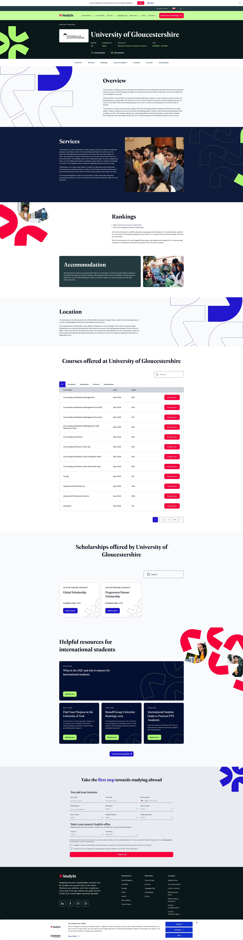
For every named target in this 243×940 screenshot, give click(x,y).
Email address (75, 806)
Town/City (109, 831)
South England (99, 53)
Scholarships (149, 892)
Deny (179, 935)
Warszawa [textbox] (109, 834)
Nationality (110, 806)
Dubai (123, 892)
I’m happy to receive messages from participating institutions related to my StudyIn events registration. (105, 849)
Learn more (70, 611)
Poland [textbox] (73, 834)
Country (74, 831)
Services (110, 15)
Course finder (100, 15)
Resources (133, 15)
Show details (72, 936)
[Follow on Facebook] (70, 903)
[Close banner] (196, 922)
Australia (125, 884)
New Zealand (126, 900)
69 (175, 520)
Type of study (145, 806)
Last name (109, 797)
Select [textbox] (108, 809)
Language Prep (150, 888)
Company (151, 15)
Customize (177, 930)
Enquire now (172, 397)
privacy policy (167, 840)
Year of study (75, 814)
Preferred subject (112, 814)
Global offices (172, 880)
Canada (124, 888)
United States (126, 904)
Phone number (145, 797)
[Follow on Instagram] (86, 903)
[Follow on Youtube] (78, 903)
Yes (140, 3)
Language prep (122, 15)
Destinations (86, 15)
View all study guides (121, 754)
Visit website (119, 53)
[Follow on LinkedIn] (62, 903)
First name (74, 797)
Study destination (146, 814)
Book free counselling (170, 15)
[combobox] (143, 801)
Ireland (124, 896)
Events (143, 15)
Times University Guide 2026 (131, 225)
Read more (69, 694)
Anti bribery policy (174, 884)
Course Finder (149, 880)
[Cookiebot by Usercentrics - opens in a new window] (55, 936)
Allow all (179, 924)
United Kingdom (127, 880)
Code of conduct (174, 888)
